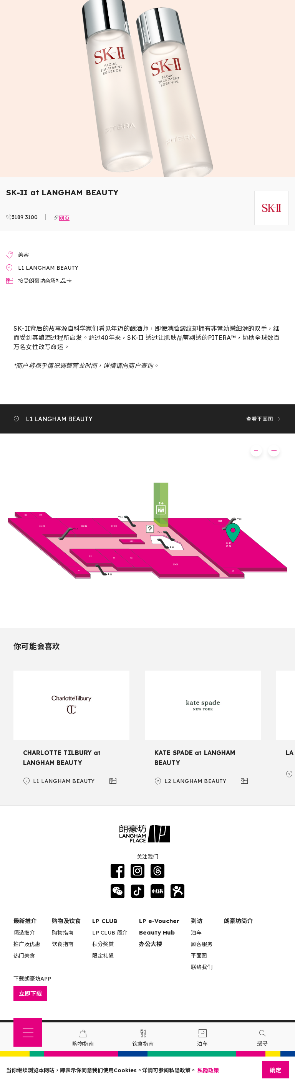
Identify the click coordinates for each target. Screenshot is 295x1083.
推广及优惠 (26, 944)
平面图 (199, 955)
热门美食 (24, 955)
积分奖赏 (103, 944)
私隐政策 (208, 1070)
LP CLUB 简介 (110, 932)
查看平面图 (259, 418)
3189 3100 (25, 217)
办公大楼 (150, 944)
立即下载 (30, 993)
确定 (275, 1070)
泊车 (196, 932)
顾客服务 (201, 944)
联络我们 (201, 967)
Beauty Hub (157, 932)
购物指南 (62, 932)
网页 (64, 217)
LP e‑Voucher (159, 921)
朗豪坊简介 (238, 921)
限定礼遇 (103, 955)
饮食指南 (62, 944)
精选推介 (24, 932)
